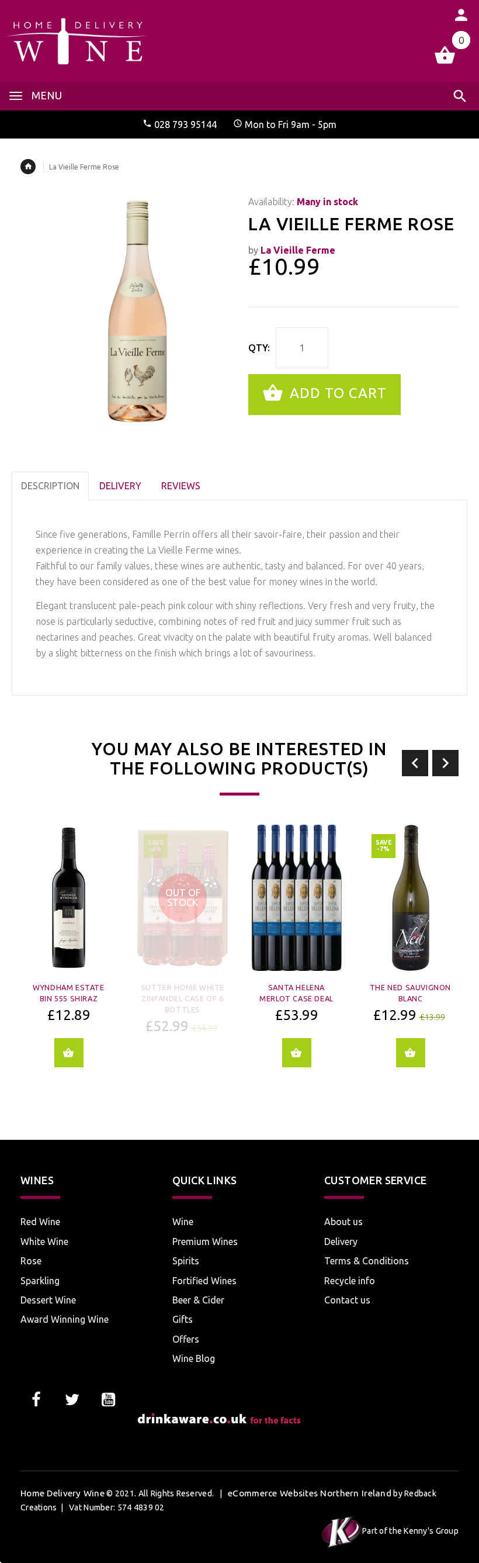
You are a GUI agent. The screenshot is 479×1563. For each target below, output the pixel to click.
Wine (182, 1221)
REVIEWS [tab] (180, 485)
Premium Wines (205, 1241)
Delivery (340, 1241)
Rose (30, 1261)
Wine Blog (193, 1358)
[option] (69, 954)
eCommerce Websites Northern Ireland (309, 1493)
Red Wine (40, 1221)
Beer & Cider (198, 1300)
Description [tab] (50, 485)
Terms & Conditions (366, 1261)
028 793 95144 (185, 124)
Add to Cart (336, 393)
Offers (185, 1339)
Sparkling (40, 1280)
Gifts (182, 1319)
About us (343, 1221)
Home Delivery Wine (62, 1493)
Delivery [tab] (120, 485)
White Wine (44, 1241)
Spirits (185, 1261)
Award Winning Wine (64, 1319)
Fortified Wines (204, 1280)
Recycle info (349, 1280)
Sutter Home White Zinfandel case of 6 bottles (182, 998)
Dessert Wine (48, 1300)
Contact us (347, 1300)
